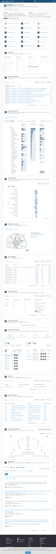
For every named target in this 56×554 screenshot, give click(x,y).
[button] (13, 127)
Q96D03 (8, 358)
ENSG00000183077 (14, 6)
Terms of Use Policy (49, 550)
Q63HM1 (23, 6)
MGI (32, 396)
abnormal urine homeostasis (16, 420)
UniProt (25, 225)
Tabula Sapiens (47, 112)
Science (41, 541)
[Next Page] (49, 105)
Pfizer (29, 546)
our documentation (30, 112)
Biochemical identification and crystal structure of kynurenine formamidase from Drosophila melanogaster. (26, 501)
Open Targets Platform (9, 546)
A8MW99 (8, 355)
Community (21, 541)
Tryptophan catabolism (9, 386)
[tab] (8, 9)
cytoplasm (15, 270)
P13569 (8, 366)
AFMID (31, 6)
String (47, 331)
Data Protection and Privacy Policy (34, 550)
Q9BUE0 (8, 361)
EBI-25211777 (28, 353)
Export (43, 82)
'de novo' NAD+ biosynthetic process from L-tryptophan (23, 267)
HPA (27, 225)
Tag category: (7, 467)
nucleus (14, 282)
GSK (29, 543)
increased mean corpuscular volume (17, 418)
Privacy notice (9, 541)
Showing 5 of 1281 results (45, 468)
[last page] (50, 105)
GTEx (9, 113)
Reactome (44, 331)
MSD (29, 545)
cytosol (14, 272)
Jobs (41, 545)
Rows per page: (31, 105)
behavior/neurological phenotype (34, 410)
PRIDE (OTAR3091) (13, 113)
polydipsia (13, 410)
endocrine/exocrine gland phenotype (34, 405)
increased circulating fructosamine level (18, 407)
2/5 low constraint (38, 312)
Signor (41, 331)
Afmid (6, 405)
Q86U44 (8, 369)
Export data (41, 183)
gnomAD (42, 292)
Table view (42, 429)
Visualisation (48, 429)
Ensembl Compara (30, 430)
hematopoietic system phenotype (34, 418)
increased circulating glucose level (17, 415)
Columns (37, 82)
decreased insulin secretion (16, 413)
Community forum (9, 539)
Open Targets (28, 53)
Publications (42, 543)
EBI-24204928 (29, 359)
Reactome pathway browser (40, 386)
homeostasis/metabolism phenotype (34, 407)
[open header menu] (54, 1)
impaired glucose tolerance (16, 412)
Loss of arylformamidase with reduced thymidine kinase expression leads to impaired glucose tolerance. (26, 482)
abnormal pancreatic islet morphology (18, 405)
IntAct (38, 331)
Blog (41, 546)
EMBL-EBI (30, 539)
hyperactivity (13, 417)
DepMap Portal (16, 180)
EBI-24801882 (29, 356)
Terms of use (8, 543)
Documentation (22, 539)
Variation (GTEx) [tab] (14, 117)
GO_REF (49, 267)
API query (49, 82)
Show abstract (9, 487)
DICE (19, 113)
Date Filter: (7, 470)
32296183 (48, 353)
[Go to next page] (50, 531)
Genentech (30, 541)
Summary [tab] (7, 117)
